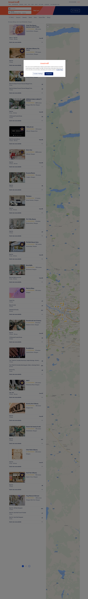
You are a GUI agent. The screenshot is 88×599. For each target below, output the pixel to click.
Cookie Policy (59, 69)
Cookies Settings (38, 73)
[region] (44, 68)
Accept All (49, 73)
